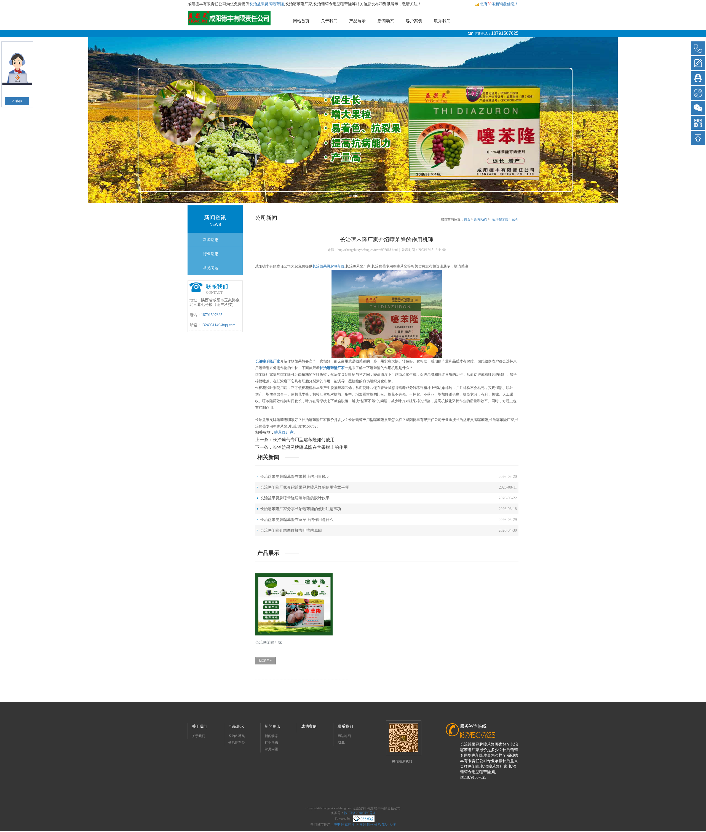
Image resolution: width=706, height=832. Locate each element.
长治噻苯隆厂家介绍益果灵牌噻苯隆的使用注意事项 (304, 487)
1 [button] (350, 196)
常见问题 (210, 268)
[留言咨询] (698, 63)
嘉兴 (362, 824)
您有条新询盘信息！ (499, 4)
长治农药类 (236, 736)
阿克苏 (346, 824)
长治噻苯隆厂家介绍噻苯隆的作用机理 (505, 220)
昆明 (385, 824)
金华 (355, 824)
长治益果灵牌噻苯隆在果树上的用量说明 (295, 477)
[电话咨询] (698, 48)
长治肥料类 (236, 742)
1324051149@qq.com (218, 325)
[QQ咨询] (698, 78)
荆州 (370, 824)
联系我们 (442, 21)
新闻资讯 (272, 726)
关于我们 (329, 21)
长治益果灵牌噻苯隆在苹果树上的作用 (310, 447)
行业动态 (210, 254)
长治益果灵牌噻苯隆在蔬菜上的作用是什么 (296, 520)
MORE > (265, 661)
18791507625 (504, 33)
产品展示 (357, 21)
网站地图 (344, 736)
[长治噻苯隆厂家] (294, 604)
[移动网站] (698, 123)
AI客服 (17, 101)
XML (341, 742)
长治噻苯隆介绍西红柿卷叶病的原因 (291, 530)
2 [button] (355, 196)
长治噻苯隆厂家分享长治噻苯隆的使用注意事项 (300, 509)
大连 (392, 824)
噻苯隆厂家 (284, 432)
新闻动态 (386, 21)
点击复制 (359, 808)
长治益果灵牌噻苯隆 (266, 4)
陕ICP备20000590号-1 (359, 813)
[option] (353, 120)
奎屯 (337, 824)
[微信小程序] (698, 93)
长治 (377, 824)
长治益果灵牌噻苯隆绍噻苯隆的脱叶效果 (295, 498)
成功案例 (309, 726)
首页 (467, 219)
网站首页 (301, 21)
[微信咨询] (698, 108)
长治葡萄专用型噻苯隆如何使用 (304, 439)
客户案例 (414, 21)
